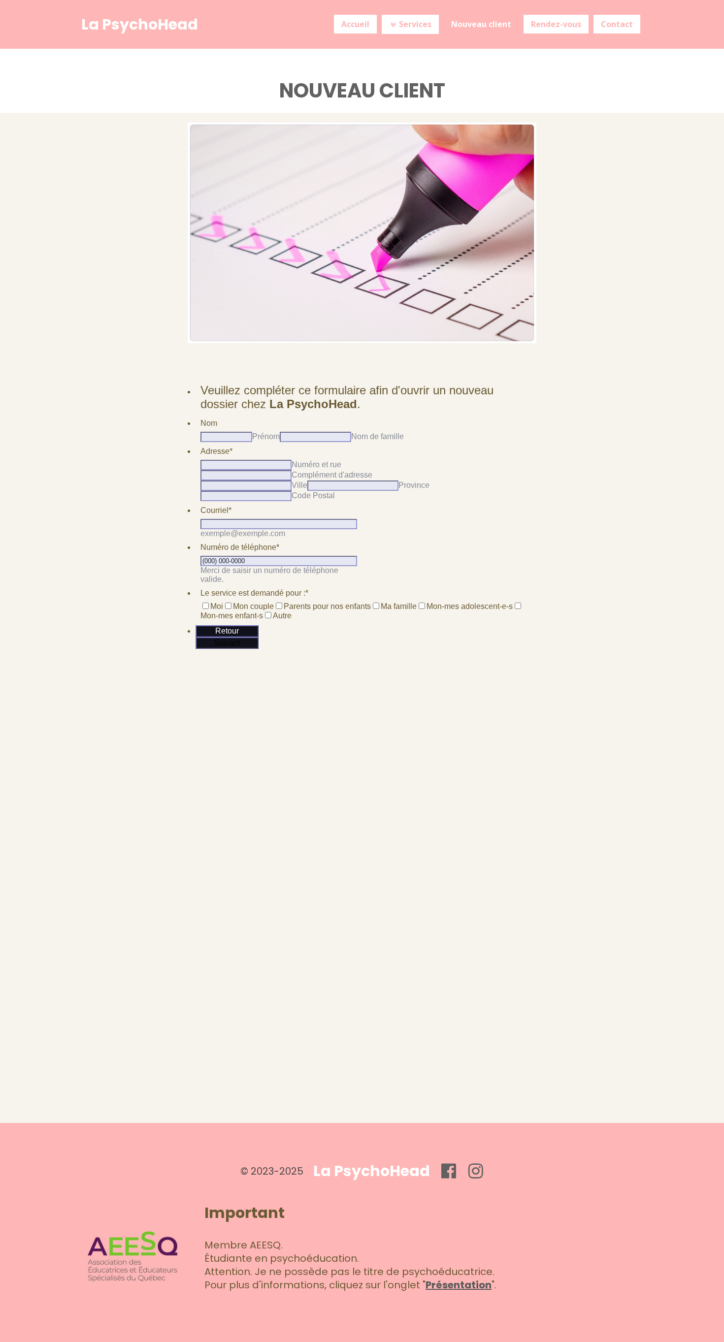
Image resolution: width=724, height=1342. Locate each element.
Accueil (355, 24)
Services (411, 24)
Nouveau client (481, 24)
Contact (617, 24)
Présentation (459, 1285)
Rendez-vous (556, 24)
